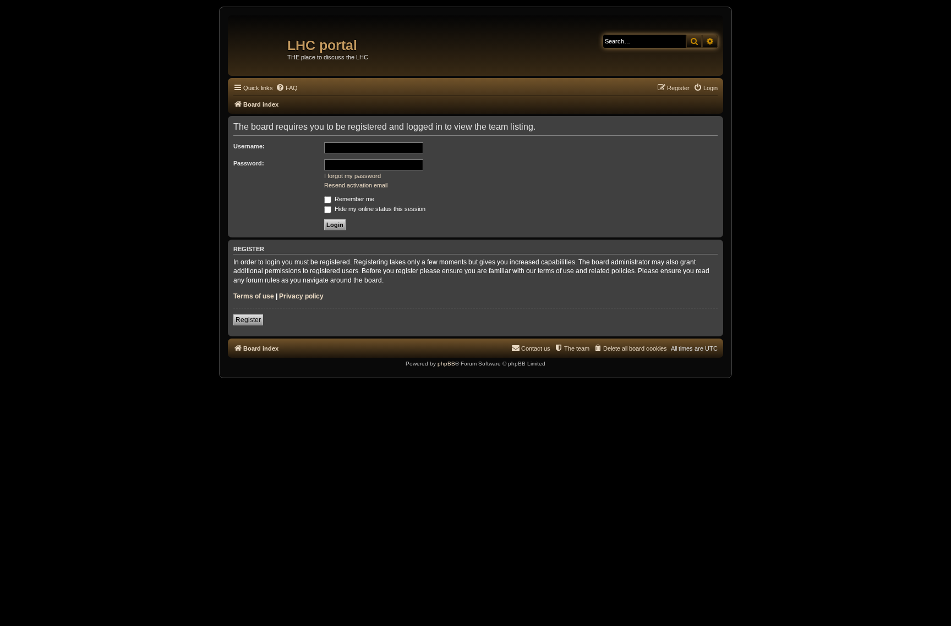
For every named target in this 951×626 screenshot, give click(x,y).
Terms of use (253, 296)
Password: (248, 163)
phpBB (446, 364)
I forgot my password (352, 176)
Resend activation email (355, 185)
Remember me (353, 199)
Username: (249, 146)
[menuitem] (287, 88)
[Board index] (259, 41)
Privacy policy (301, 296)
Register (248, 320)
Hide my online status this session (379, 209)
